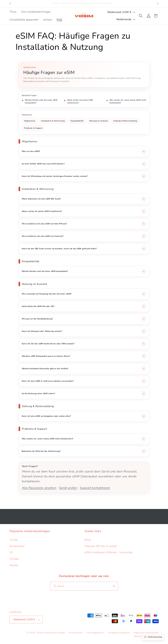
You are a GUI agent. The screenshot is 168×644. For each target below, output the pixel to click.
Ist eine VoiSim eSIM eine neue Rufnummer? (43, 163)
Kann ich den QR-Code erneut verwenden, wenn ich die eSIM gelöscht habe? (59, 248)
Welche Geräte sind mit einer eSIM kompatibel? (41, 101)
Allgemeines (29, 121)
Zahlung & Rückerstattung (125, 121)
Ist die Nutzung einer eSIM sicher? (38, 393)
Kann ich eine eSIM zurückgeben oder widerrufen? (46, 416)
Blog (88, 540)
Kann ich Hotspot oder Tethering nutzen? (42, 331)
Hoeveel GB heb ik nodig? (101, 546)
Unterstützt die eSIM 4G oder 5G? (38, 306)
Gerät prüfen (68, 488)
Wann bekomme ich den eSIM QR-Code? (41, 198)
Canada (14, 559)
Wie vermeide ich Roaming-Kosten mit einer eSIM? (47, 294)
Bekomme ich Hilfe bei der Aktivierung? (41, 451)
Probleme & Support (33, 128)
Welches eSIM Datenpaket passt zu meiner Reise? (46, 356)
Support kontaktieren (95, 488)
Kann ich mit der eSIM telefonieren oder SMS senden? (48, 343)
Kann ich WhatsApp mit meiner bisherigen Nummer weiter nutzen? (55, 176)
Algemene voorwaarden (146, 632)
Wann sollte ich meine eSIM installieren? (80, 101)
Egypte (14, 565)
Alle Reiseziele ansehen (39, 488)
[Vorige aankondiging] (10, 3)
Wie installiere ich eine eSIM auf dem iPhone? (44, 223)
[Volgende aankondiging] (157, 3)
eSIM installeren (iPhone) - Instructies (109, 552)
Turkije (14, 540)
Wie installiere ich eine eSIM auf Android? (42, 236)
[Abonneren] (113, 586)
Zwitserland (17, 546)
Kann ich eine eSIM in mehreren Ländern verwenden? (48, 381)
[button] (141, 16)
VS (11, 552)
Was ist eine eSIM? (31, 151)
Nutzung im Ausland (98, 121)
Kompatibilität (77, 121)
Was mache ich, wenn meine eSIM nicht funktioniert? (127, 101)
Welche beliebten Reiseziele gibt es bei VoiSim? (45, 368)
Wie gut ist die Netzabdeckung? (37, 318)
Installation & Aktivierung (53, 121)
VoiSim (40, 632)
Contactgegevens (95, 632)
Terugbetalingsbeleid (119, 632)
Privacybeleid (76, 632)
